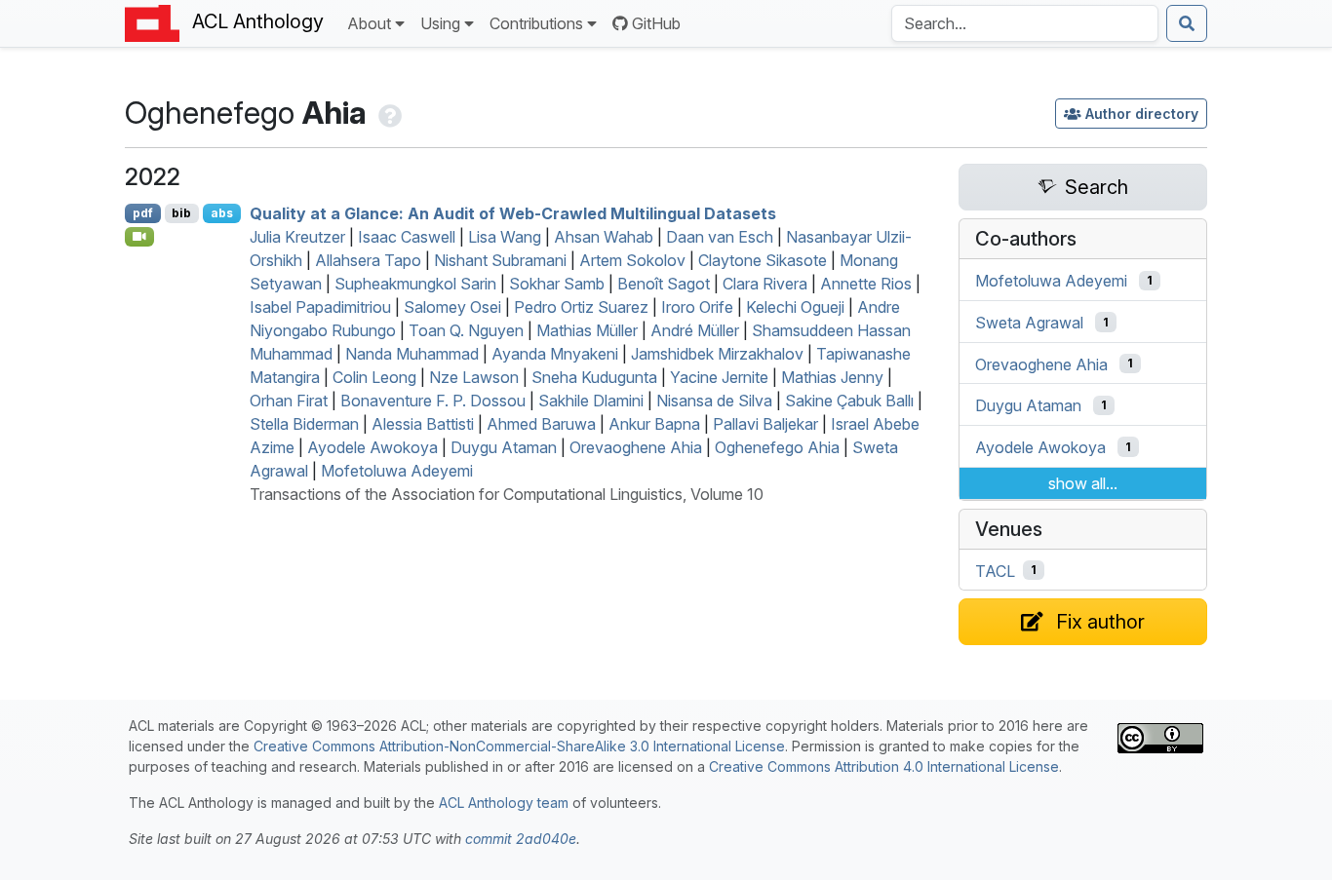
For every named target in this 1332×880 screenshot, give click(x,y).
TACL (995, 570)
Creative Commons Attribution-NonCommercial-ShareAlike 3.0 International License (519, 746)
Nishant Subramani (500, 260)
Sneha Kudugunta (594, 377)
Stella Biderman (304, 424)
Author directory (1141, 113)
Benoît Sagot (663, 283)
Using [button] (440, 23)
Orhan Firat (289, 400)
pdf (143, 213)
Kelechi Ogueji (795, 307)
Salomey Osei (452, 307)
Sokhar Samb (557, 283)
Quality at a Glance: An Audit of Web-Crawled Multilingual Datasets (513, 213)
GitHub (656, 23)
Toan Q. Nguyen (466, 330)
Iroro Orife (697, 307)
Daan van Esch (719, 237)
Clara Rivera (765, 283)
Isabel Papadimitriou (320, 307)
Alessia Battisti (423, 424)
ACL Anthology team (503, 802)
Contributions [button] (536, 23)
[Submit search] (1186, 23)
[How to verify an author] (388, 113)
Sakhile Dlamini (591, 400)
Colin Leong (374, 377)
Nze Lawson (474, 377)
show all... (1082, 483)
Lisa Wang (504, 237)
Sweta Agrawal (1029, 322)
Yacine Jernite (719, 377)
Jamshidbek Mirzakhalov (717, 353)
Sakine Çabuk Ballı (849, 400)
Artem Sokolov (632, 260)
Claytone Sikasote (762, 260)
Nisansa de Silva (714, 400)
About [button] (369, 23)
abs (222, 213)
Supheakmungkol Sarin (415, 283)
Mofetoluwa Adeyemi (397, 470)
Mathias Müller (587, 330)
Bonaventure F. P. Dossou (433, 400)
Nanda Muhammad (412, 353)
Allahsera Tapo (368, 260)
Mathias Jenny (832, 377)
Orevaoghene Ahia (635, 447)
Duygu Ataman (504, 447)
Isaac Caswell (406, 237)
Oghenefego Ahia (777, 447)
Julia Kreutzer (297, 237)
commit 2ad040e (520, 838)
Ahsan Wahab (603, 237)
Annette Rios (866, 283)
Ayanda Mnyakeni (554, 353)
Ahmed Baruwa (541, 424)
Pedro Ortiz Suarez (581, 307)
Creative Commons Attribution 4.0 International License (884, 766)
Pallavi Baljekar (765, 424)
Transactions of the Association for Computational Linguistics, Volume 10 (507, 494)
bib (181, 213)
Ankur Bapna (654, 424)
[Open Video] (139, 237)
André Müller (694, 330)
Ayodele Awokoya (372, 447)
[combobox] (1024, 23)
